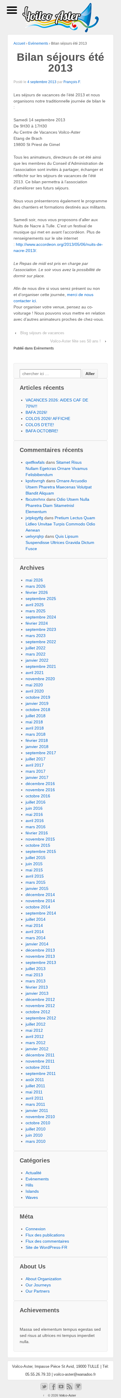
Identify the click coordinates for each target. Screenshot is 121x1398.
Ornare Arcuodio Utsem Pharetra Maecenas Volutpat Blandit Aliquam (59, 486)
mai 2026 (34, 580)
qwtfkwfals (35, 462)
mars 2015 (36, 882)
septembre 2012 (41, 1018)
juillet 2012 (36, 1024)
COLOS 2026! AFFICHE (48, 418)
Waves (32, 1197)
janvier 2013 (37, 993)
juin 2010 (34, 1135)
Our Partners (38, 1291)
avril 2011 (34, 1098)
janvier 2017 (37, 777)
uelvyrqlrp (35, 536)
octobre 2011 (38, 1067)
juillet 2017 (36, 759)
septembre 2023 (41, 629)
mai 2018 (34, 722)
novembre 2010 (40, 1116)
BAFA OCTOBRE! (42, 431)
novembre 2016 (40, 789)
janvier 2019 (37, 703)
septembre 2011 (41, 1073)
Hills (29, 1185)
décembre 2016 (40, 783)
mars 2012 (36, 1042)
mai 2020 (34, 685)
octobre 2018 (38, 709)
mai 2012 (34, 1030)
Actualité (33, 1172)
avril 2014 (35, 931)
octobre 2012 (38, 1011)
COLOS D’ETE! (40, 424)
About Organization (43, 1278)
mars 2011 (35, 1104)
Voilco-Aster (67, 1395)
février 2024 (37, 623)
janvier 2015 (37, 888)
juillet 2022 (36, 648)
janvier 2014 (37, 944)
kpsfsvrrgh (35, 480)
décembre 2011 (40, 1055)
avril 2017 (35, 765)
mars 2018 (36, 734)
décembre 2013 (40, 950)
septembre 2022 (41, 641)
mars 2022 (36, 654)
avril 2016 (35, 820)
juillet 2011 (35, 1085)
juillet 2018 (36, 715)
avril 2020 (35, 691)
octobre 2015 (38, 845)
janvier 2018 (37, 746)
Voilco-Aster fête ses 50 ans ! (75, 341)
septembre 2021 (41, 666)
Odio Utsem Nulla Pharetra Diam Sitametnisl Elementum (57, 505)
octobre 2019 (38, 697)
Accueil (19, 43)
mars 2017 (36, 771)
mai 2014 (34, 925)
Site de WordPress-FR (46, 1247)
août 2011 (35, 1079)
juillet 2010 (36, 1129)
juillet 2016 (36, 802)
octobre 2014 (38, 907)
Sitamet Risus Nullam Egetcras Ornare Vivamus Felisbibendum (57, 468)
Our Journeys (38, 1285)
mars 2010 (36, 1141)
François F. (72, 82)
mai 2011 (34, 1092)
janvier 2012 (37, 1048)
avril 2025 (35, 604)
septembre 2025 (41, 598)
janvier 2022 (37, 660)
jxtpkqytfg (34, 517)
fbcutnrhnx (35, 499)
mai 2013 (34, 974)
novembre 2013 (40, 956)
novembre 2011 (40, 1061)
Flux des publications (45, 1235)
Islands (32, 1191)
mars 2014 (36, 937)
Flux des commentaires (47, 1241)
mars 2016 (36, 826)
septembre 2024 (41, 617)
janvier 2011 (37, 1110)
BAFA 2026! (36, 412)
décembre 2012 (40, 999)
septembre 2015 (41, 851)
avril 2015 (35, 876)
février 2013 (37, 987)
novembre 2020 (40, 678)
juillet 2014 (36, 919)
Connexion (36, 1228)
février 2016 (37, 833)
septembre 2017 (41, 752)
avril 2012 (35, 1036)
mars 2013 (36, 981)
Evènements (38, 43)
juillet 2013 (36, 968)
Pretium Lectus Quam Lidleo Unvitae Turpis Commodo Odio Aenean (60, 523)
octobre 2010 (38, 1122)
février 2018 (37, 740)
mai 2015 (34, 870)
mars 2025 (36, 611)
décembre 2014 (40, 894)
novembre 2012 (40, 1005)
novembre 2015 (40, 839)
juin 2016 (34, 808)
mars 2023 (36, 635)
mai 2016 (34, 814)
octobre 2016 (38, 796)
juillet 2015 (36, 857)
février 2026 (37, 592)
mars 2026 (36, 586)
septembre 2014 (41, 913)
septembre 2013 (41, 962)
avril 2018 (35, 728)
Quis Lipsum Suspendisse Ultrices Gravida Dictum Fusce (60, 542)
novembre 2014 (40, 900)
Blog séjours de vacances (42, 333)
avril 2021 (35, 672)
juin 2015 (34, 863)
